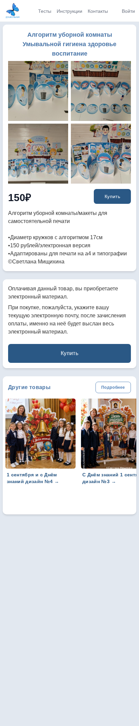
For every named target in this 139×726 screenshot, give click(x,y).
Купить (112, 196)
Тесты (44, 11)
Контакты (98, 11)
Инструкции (69, 11)
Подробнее (113, 387)
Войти (128, 11)
